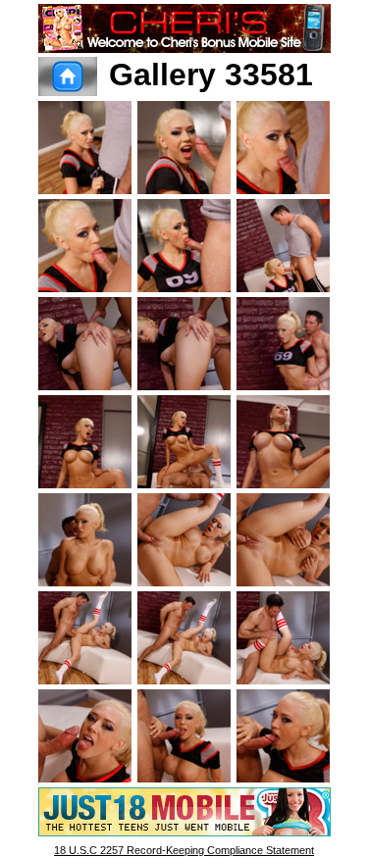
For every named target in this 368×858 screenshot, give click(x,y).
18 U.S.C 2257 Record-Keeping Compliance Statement (184, 850)
